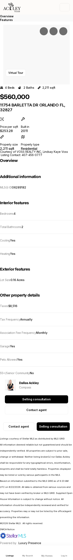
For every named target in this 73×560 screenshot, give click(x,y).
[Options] (44, 31)
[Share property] (63, 31)
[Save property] (53, 31)
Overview (7, 16)
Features (6, 20)
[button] (36, 54)
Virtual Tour (15, 72)
